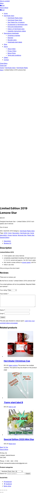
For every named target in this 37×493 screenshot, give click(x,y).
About (6, 46)
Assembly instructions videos (17, 31)
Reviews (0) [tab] (7, 243)
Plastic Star (30, 235)
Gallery (6, 57)
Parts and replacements (15, 26)
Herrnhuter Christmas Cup (17, 361)
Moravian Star (22, 235)
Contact (6, 60)
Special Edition (4, 237)
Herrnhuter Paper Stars (15, 20)
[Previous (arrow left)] (1, 492)
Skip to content (5, 1)
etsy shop (8, 486)
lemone (14, 235)
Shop (5, 44)
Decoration (15, 233)
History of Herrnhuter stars (16, 29)
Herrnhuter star (24, 233)
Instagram (8, 481)
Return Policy (12, 53)
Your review (4, 293)
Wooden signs (12, 40)
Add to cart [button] (12, 407)
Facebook (8, 484)
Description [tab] (7, 241)
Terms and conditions (14, 55)
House (10, 235)
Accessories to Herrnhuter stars (17, 24)
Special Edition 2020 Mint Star (19, 439)
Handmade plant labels (15, 42)
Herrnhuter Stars (9, 15)
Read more (12, 443)
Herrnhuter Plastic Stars (15, 18)
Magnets (10, 37)
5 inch (10, 233)
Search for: (3, 473)
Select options (13, 365)
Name (2, 310)
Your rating (4, 290)
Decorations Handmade (11, 33)
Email (2, 313)
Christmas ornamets (14, 35)
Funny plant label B (13, 402)
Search (28, 473)
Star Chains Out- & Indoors (16, 22)
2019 (5, 233)
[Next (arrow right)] (2, 492)
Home (6, 13)
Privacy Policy (12, 51)
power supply (26, 262)
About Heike (11, 49)
